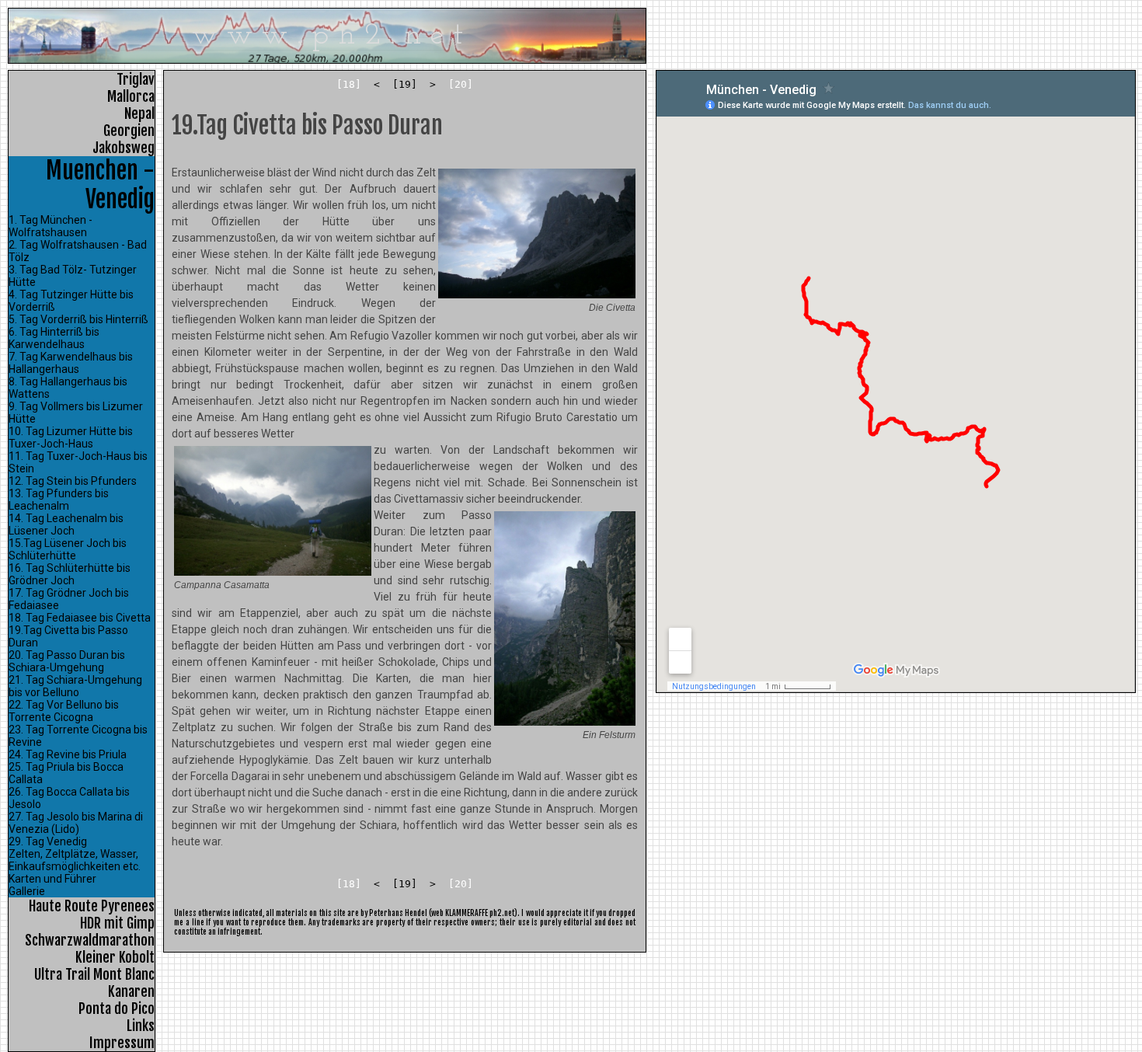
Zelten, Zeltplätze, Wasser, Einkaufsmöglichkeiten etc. (75, 860)
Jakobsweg (123, 147)
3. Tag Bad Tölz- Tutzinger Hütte (73, 275)
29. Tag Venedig (48, 841)
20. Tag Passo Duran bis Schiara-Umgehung (67, 661)
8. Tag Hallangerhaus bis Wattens (68, 387)
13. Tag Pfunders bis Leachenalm (59, 499)
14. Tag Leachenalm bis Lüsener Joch (66, 524)
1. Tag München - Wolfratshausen (50, 226)
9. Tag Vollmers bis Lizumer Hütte (76, 412)
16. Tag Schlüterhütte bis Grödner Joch (70, 574)
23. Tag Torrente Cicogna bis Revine (78, 735)
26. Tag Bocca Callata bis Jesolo (69, 798)
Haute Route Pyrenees (92, 905)
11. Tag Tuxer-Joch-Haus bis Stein (78, 462)
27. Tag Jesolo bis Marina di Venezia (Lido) (76, 822)
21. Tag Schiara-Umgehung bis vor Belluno (75, 686)
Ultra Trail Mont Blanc (94, 974)
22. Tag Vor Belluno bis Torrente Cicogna (64, 710)
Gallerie (27, 891)
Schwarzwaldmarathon (90, 940)
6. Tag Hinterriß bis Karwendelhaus (54, 338)
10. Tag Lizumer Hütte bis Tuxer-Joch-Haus (71, 437)
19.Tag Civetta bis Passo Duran (68, 636)
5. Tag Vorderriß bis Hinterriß (78, 319)
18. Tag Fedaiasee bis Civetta (80, 617)
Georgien (129, 130)
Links (141, 1025)
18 (349, 84)
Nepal (139, 113)
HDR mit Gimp (117, 923)
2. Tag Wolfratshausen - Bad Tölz (78, 251)
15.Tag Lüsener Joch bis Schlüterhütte (68, 549)
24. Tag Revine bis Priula (68, 754)
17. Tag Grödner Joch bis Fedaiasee (69, 599)
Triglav (136, 79)
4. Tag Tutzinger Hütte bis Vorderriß (71, 300)
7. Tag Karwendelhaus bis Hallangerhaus (71, 362)
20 (460, 84)
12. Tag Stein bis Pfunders (73, 481)
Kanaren (131, 991)
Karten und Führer (52, 879)
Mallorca (131, 96)
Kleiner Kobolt (115, 957)
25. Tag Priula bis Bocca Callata (66, 773)
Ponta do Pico (116, 1008)
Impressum (122, 1042)
